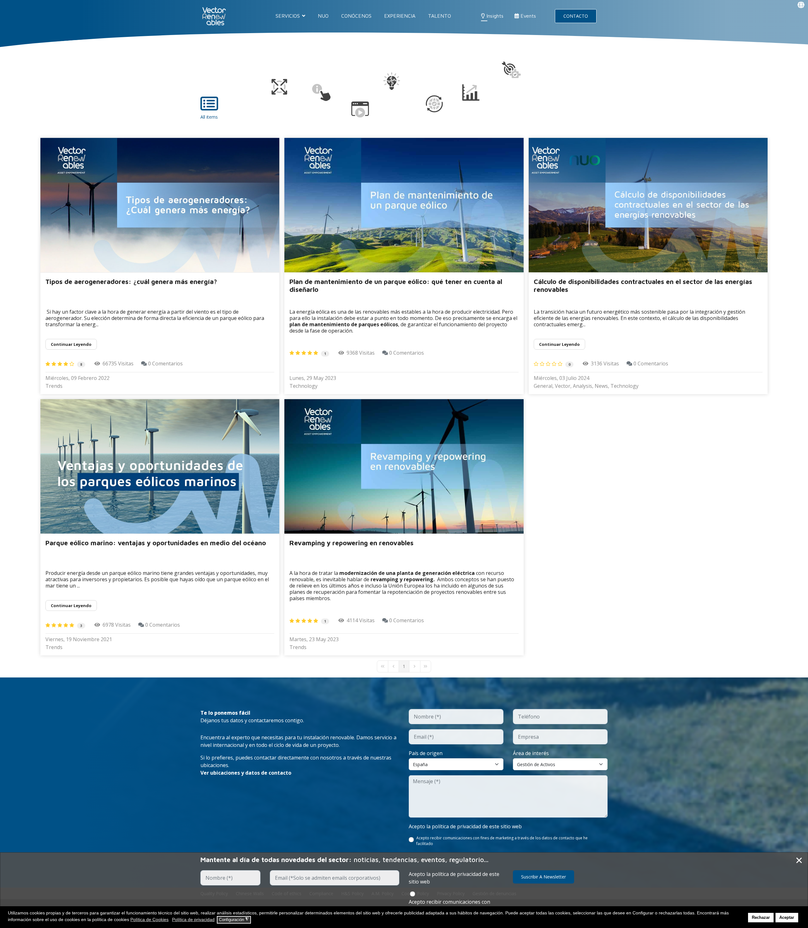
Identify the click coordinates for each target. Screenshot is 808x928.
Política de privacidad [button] (193, 919)
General (543, 386)
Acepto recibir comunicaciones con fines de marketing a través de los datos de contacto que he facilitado (502, 840)
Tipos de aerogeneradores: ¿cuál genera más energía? (131, 281)
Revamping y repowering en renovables (351, 543)
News (601, 386)
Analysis (582, 386)
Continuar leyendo (71, 344)
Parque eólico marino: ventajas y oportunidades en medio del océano (155, 543)
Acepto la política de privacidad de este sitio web (465, 826)
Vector (562, 386)
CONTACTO (575, 16)
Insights (494, 16)
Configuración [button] (234, 919)
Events (527, 16)
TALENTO (439, 16)
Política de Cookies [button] (149, 919)
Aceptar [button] (786, 917)
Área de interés (531, 753)
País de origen (426, 753)
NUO (323, 16)
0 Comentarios (165, 363)
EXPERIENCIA (399, 16)
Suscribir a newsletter (543, 877)
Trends (53, 386)
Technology (303, 386)
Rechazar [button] (761, 917)
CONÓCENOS (356, 16)
